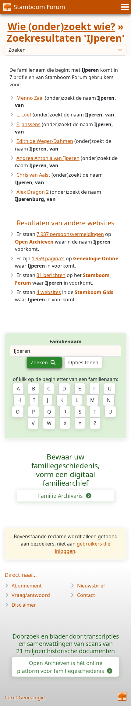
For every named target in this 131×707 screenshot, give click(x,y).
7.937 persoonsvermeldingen (70, 234)
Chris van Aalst (33, 175)
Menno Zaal (30, 98)
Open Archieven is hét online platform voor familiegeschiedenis (61, 666)
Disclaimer (24, 604)
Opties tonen (83, 362)
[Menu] (124, 7)
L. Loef (23, 114)
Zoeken (40, 362)
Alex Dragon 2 (32, 192)
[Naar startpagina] (122, 696)
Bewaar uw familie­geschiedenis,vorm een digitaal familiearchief (65, 470)
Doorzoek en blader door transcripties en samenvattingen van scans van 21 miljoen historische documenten (65, 643)
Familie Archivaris (61, 495)
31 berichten (51, 275)
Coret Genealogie (25, 697)
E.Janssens (28, 124)
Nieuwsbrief (91, 585)
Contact (86, 595)
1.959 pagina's (48, 258)
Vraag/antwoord (31, 595)
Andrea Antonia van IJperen (48, 158)
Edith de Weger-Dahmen (44, 141)
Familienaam (65, 341)
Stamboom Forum (39, 7)
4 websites (49, 292)
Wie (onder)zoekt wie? (61, 26)
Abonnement (27, 585)
